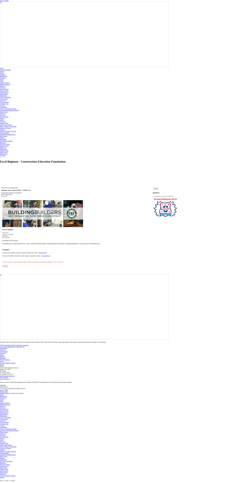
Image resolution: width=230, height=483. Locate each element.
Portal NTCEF (42, 253)
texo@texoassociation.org (7, 376)
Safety (2, 120)
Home (2, 395)
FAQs (1, 81)
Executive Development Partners (9, 110)
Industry (2, 138)
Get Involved (3, 99)
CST (29, 190)
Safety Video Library (6, 125)
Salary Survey (4, 152)
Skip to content (4, 1)
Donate (2, 71)
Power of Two (4, 91)
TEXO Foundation (5, 70)
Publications (3, 96)
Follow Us (3, 147)
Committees (3, 107)
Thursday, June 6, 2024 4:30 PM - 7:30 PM (14, 190)
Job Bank (2, 155)
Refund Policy (4, 391)
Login (1, 68)
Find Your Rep (4, 117)
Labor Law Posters (5, 128)
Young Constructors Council (8, 108)
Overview (3, 78)
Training (2, 129)
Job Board (3, 474)
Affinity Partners (4, 83)
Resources (3, 142)
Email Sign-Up (4, 92)
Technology (3, 139)
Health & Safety (4, 133)
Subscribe (3, 385)
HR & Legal (3, 136)
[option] (165, 206)
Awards (2, 105)
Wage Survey (4, 154)
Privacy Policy (4, 390)
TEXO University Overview (8, 131)
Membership (3, 76)
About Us (3, 86)
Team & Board (4, 89)
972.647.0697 (4, 377)
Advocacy (3, 113)
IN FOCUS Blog (5, 144)
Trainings (2, 75)
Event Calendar (4, 102)
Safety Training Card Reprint (8, 126)
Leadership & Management (7, 134)
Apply (2, 79)
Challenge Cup (4, 104)
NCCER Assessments (6, 141)
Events (2, 73)
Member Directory (5, 84)
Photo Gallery (4, 112)
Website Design (4, 393)
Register (5, 266)
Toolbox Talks (4, 123)
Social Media (3, 94)
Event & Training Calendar (7, 363)
